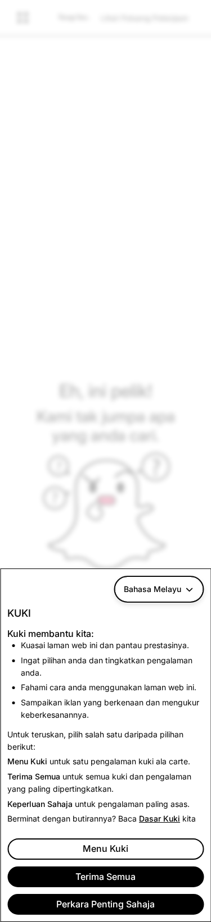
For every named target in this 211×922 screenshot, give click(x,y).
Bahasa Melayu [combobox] (152, 589)
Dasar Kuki (159, 818)
